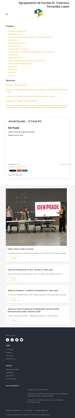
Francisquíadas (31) (14, 46)
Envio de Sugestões (41, 410)
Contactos (9, 356)
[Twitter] (16, 339)
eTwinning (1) (12, 69)
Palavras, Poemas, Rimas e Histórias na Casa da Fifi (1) (27, 61)
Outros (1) (11, 75)
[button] (7, 14)
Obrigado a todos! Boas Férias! (38, 390)
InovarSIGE (10, 373)
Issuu (18, 164)
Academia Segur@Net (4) (16, 31)
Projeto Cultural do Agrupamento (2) (20, 63)
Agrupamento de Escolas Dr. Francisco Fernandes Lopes (31, 415)
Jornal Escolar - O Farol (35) (17, 49)
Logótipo (9, 352)
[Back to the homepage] (37, 14)
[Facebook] (7, 339)
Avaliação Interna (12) (15, 34)
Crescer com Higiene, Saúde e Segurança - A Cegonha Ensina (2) (30, 37)
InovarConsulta (11, 379)
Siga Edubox (10, 376)
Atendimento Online (12, 369)
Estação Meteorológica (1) (17, 43)
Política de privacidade (13, 410)
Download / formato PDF (17, 167)
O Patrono (9, 349)
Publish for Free (66, 164)
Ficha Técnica (28, 410)
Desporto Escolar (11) (15, 58)
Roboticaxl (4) (13, 55)
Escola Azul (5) (13, 40)
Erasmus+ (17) (13, 66)
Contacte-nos (10, 359)
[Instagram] (12, 339)
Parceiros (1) (12, 72)
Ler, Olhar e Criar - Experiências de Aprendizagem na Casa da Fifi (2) (31, 52)
